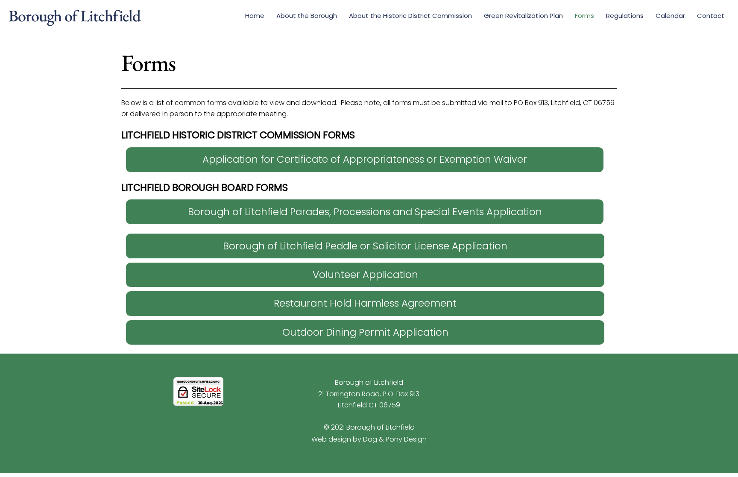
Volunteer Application (365, 274)
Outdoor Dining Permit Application (365, 332)
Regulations (625, 15)
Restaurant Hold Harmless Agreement (365, 303)
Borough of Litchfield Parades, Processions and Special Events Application (365, 212)
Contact (710, 15)
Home (254, 15)
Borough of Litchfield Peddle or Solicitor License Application (365, 246)
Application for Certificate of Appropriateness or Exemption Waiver (364, 159)
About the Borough (306, 15)
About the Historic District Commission (410, 15)
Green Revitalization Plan (523, 15)
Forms (584, 15)
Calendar (670, 15)
